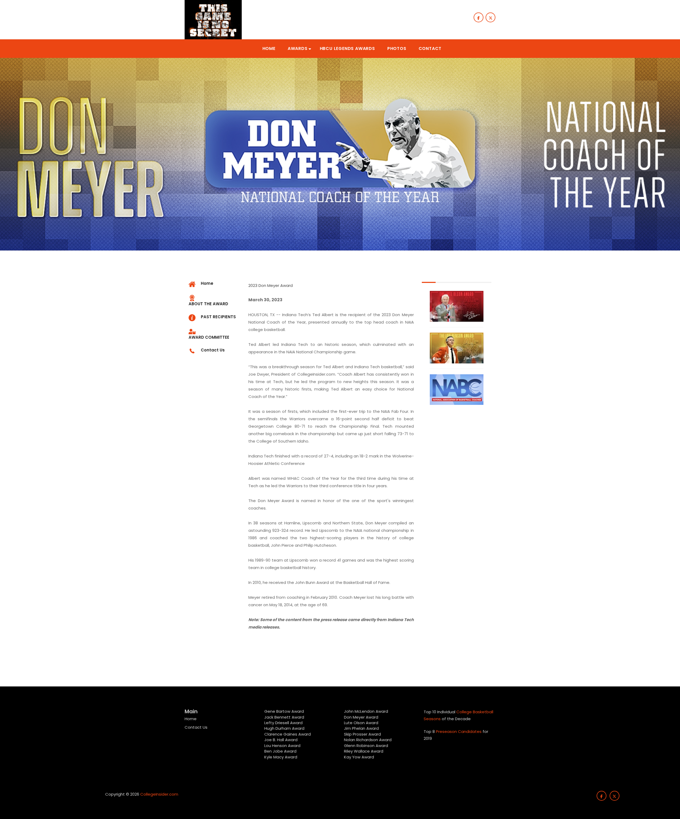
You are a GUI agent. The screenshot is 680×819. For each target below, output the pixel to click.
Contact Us (196, 727)
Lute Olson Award (361, 722)
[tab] (214, 301)
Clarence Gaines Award (287, 734)
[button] (269, 48)
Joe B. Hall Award (281, 739)
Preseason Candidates (459, 731)
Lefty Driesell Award (283, 722)
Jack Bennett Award (284, 717)
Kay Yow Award (359, 757)
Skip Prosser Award (362, 734)
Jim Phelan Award (361, 728)
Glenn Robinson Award (366, 745)
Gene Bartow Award (284, 711)
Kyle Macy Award (280, 757)
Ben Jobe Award (280, 751)
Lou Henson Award (282, 745)
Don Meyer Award (361, 717)
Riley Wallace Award (363, 751)
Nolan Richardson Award (368, 739)
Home (191, 719)
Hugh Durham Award (284, 728)
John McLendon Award (366, 711)
